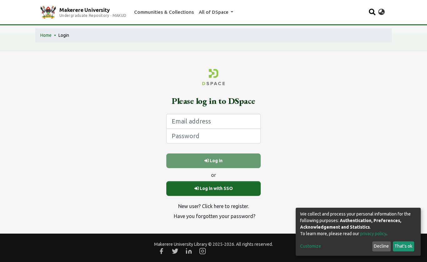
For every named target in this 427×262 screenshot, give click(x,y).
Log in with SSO (216, 188)
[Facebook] (161, 251)
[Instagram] (202, 251)
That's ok (403, 246)
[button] (381, 12)
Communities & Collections (164, 12)
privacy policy (373, 233)
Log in (216, 160)
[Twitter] (175, 251)
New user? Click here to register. (213, 206)
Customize (310, 246)
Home (46, 35)
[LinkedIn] (188, 251)
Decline (381, 246)
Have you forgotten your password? (214, 216)
